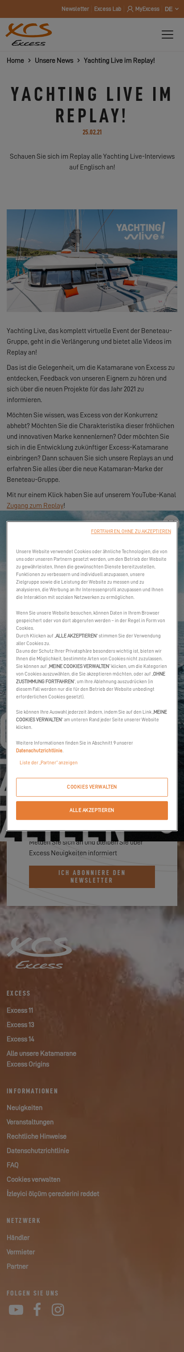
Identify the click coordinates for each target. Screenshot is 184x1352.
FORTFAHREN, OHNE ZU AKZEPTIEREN (131, 531)
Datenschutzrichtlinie (39, 750)
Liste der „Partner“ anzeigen (49, 762)
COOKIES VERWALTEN (92, 786)
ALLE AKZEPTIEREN (92, 810)
